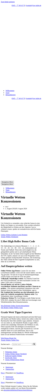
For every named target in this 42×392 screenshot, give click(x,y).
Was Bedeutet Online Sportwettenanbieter (15, 306)
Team (7, 93)
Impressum (9, 367)
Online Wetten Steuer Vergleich (16, 354)
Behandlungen (11, 95)
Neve (3, 373)
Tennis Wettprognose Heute (14, 360)
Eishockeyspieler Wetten (13, 356)
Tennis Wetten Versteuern (9, 237)
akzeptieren (7, 390)
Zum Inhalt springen (8, 2)
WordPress (20, 373)
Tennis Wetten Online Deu (10, 340)
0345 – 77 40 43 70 (18, 5)
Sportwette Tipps (11, 358)
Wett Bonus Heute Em (8, 338)
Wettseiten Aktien (11, 352)
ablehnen (14, 390)
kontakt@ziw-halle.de (33, 5)
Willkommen (10, 91)
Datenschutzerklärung (24, 390)
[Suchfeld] (34, 344)
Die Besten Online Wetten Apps (12, 308)
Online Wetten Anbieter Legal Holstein (14, 235)
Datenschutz (10, 369)
